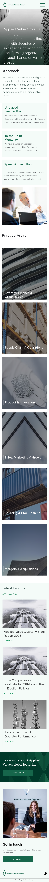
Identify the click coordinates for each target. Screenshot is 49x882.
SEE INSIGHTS (9, 594)
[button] (42, 5)
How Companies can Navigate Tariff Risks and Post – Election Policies (24, 684)
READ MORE (9, 641)
